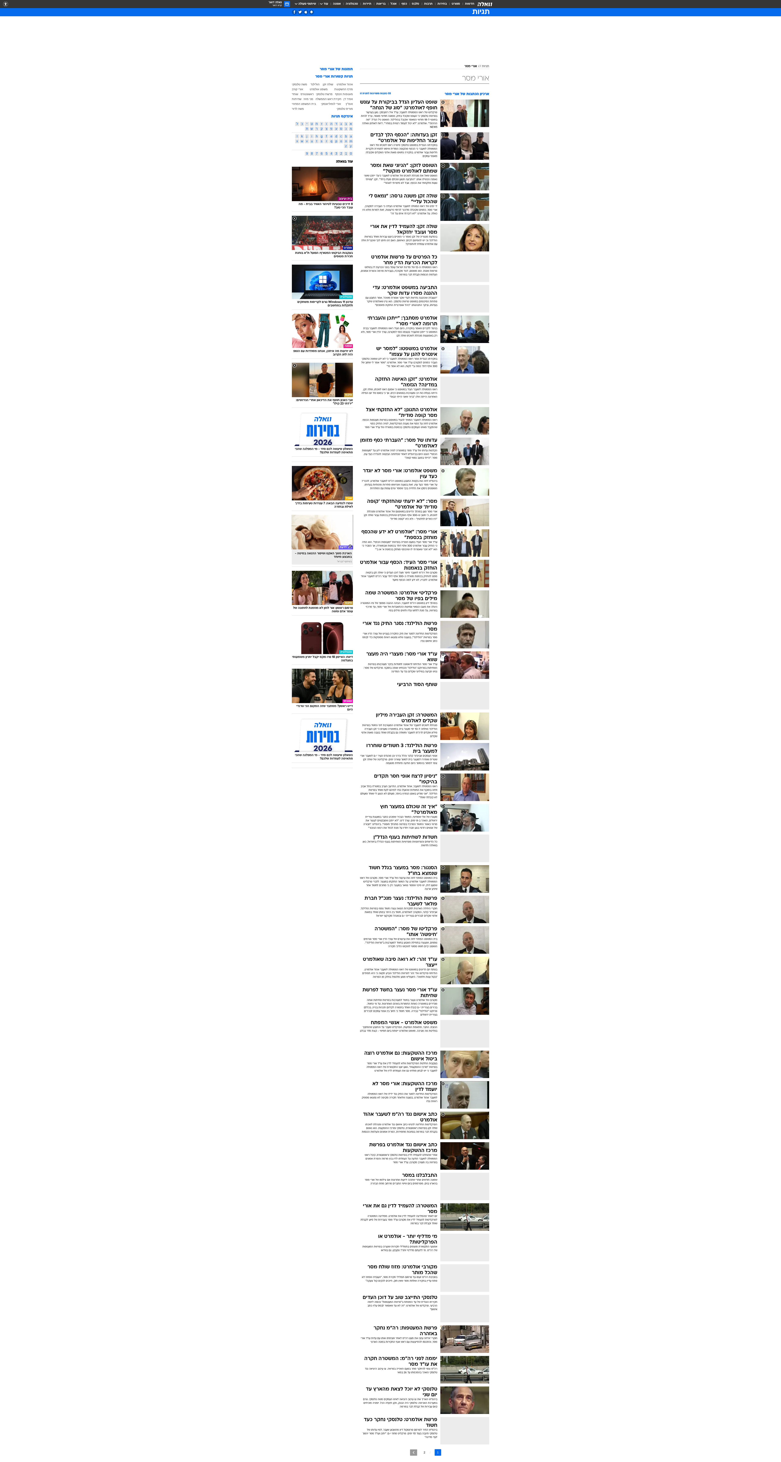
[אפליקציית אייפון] (305, 12)
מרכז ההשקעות (343, 89)
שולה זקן (328, 84)
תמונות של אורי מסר (336, 69)
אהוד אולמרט (345, 84)
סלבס (415, 3)
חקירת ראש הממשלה (328, 99)
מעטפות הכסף (344, 94)
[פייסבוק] (294, 12)
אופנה (337, 3)
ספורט (456, 3)
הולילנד (315, 84)
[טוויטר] (300, 12)
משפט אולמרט (319, 89)
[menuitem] (467, 4)
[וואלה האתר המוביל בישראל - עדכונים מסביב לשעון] (485, 4)
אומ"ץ (349, 103)
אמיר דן (348, 99)
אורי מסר (470, 66)
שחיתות (296, 99)
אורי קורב (297, 89)
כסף (404, 3)
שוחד (295, 94)
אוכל (393, 3)
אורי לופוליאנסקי (331, 103)
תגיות (485, 66)
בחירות (442, 3)
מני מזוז (308, 99)
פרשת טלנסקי (324, 94)
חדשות (469, 3)
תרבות (428, 3)
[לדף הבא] (413, 1452)
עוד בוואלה (344, 161)
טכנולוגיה (352, 3)
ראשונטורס (307, 94)
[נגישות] (5, 4)
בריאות (381, 3)
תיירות (367, 3)
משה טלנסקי (299, 84)
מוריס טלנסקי (345, 108)
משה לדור (298, 108)
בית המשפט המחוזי (304, 103)
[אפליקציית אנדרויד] (311, 12)
